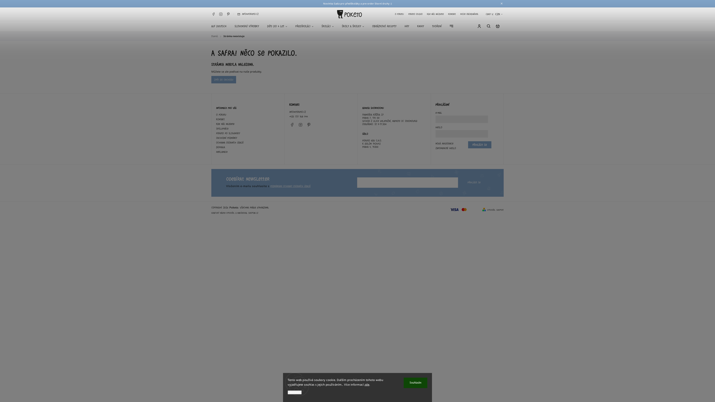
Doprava (220, 147)
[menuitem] (221, 26)
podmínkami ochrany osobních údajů (290, 186)
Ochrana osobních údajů (230, 142)
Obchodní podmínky (226, 138)
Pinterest (228, 14)
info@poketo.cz (297, 112)
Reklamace (222, 152)
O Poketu (399, 14)
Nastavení (294, 392)
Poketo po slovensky (228, 133)
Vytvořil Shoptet (495, 210)
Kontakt (452, 14)
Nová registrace (444, 143)
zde (367, 384)
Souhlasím (415, 383)
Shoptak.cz (253, 213)
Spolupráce (222, 128)
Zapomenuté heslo (446, 148)
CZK (497, 14)
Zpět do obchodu (223, 79)
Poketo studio (415, 14)
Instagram (221, 14)
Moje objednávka (469, 14)
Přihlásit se (474, 182)
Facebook (213, 14)
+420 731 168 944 (298, 116)
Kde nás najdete (435, 14)
